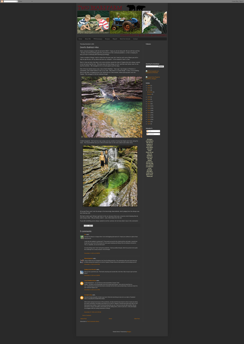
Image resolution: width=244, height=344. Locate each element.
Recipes (107, 39)
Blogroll (115, 39)
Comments (151, 134)
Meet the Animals (125, 39)
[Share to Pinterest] (92, 226)
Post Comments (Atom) (93, 321)
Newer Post (84, 318)
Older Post (137, 318)
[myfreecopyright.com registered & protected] (155, 72)
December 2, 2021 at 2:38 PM (92, 253)
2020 (149, 97)
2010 (149, 119)
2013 (149, 112)
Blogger (129, 331)
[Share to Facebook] (90, 226)
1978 (149, 124)
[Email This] (85, 226)
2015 (149, 108)
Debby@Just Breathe (90, 269)
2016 (149, 106)
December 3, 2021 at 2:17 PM (92, 289)
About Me (88, 39)
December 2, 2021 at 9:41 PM (92, 264)
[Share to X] (88, 226)
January (149, 94)
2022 (149, 88)
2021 (149, 90)
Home (80, 39)
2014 (149, 110)
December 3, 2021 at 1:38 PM (92, 275)
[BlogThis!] (86, 226)
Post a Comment (86, 315)
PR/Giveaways (98, 39)
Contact (135, 39)
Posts (149, 131)
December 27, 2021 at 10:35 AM (92, 312)
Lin (85, 234)
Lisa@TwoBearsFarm (90, 280)
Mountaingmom (88, 258)
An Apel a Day (88, 295)
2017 (149, 103)
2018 (149, 101)
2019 (149, 99)
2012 (149, 115)
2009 (149, 121)
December (150, 92)
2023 (149, 85)
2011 (149, 117)
